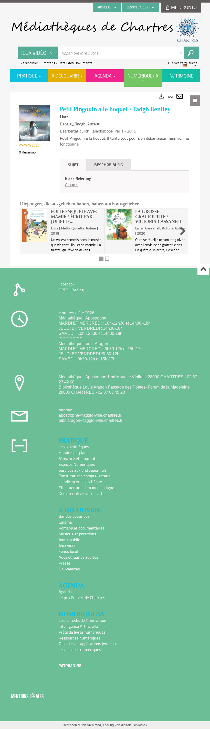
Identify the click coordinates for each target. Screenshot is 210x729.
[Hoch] (203, 269)
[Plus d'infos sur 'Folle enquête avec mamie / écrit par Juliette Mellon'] (34, 225)
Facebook (67, 284)
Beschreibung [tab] (108, 165)
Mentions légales (27, 696)
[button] (34, 122)
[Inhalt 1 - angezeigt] (101, 259)
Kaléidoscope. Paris (106, 131)
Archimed (94, 725)
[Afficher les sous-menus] (115, 7)
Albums (71, 184)
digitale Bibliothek (134, 725)
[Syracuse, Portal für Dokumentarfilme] (105, 30)
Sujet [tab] (73, 165)
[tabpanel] (105, 179)
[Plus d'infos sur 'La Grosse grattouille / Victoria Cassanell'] (119, 224)
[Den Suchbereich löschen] (181, 53)
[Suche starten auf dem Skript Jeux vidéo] (191, 53)
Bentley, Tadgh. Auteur (80, 124)
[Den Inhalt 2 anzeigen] (107, 259)
